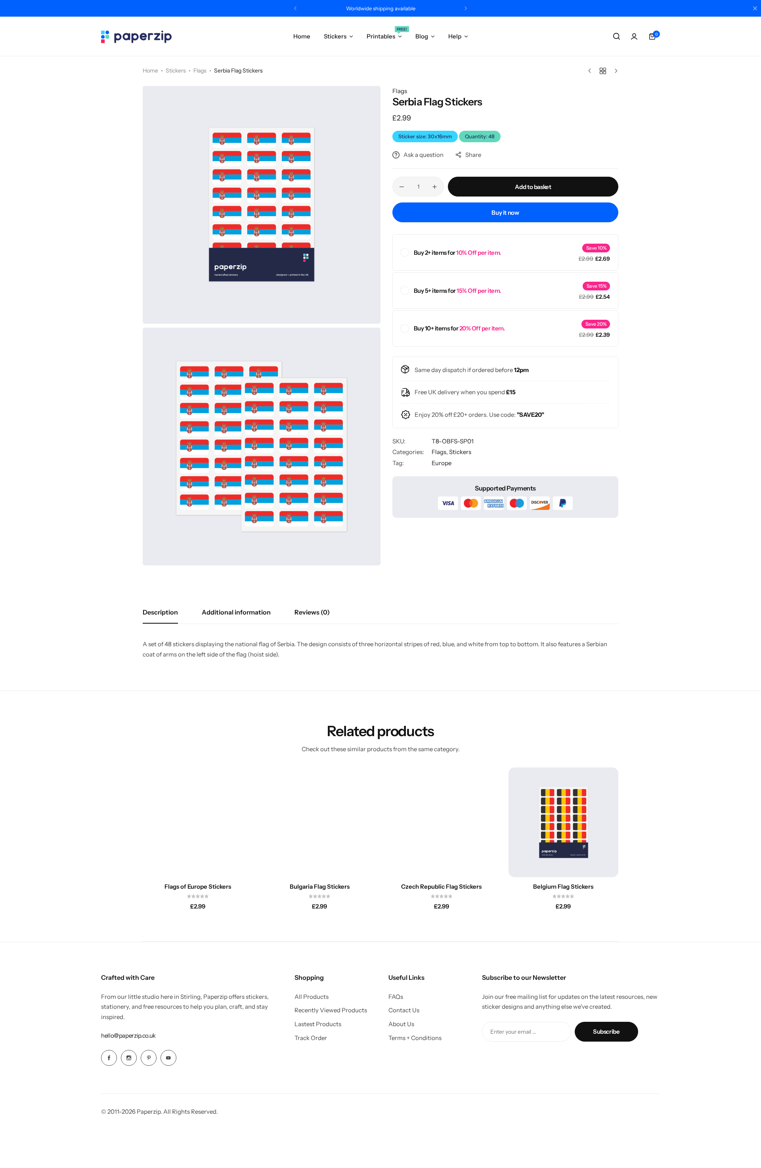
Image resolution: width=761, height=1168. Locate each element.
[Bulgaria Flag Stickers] (320, 822)
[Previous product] (591, 71)
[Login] (634, 36)
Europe (441, 463)
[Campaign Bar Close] (755, 8)
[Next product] (614, 71)
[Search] (616, 36)
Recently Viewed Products (330, 1010)
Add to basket (533, 187)
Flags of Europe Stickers (197, 886)
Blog (421, 36)
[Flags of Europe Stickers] (198, 822)
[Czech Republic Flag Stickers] (441, 822)
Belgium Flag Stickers (563, 886)
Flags (200, 70)
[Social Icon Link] (109, 1058)
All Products (311, 996)
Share (473, 154)
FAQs (395, 996)
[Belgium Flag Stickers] (564, 822)
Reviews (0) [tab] (312, 612)
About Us (401, 1024)
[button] (295, 8)
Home (301, 36)
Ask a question (423, 154)
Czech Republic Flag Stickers (441, 886)
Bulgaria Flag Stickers (320, 886)
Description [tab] (160, 612)
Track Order (310, 1038)
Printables (384, 35)
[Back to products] (603, 71)
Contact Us (403, 1010)
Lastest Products (317, 1024)
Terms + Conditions (415, 1038)
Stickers (335, 36)
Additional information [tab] (236, 612)
